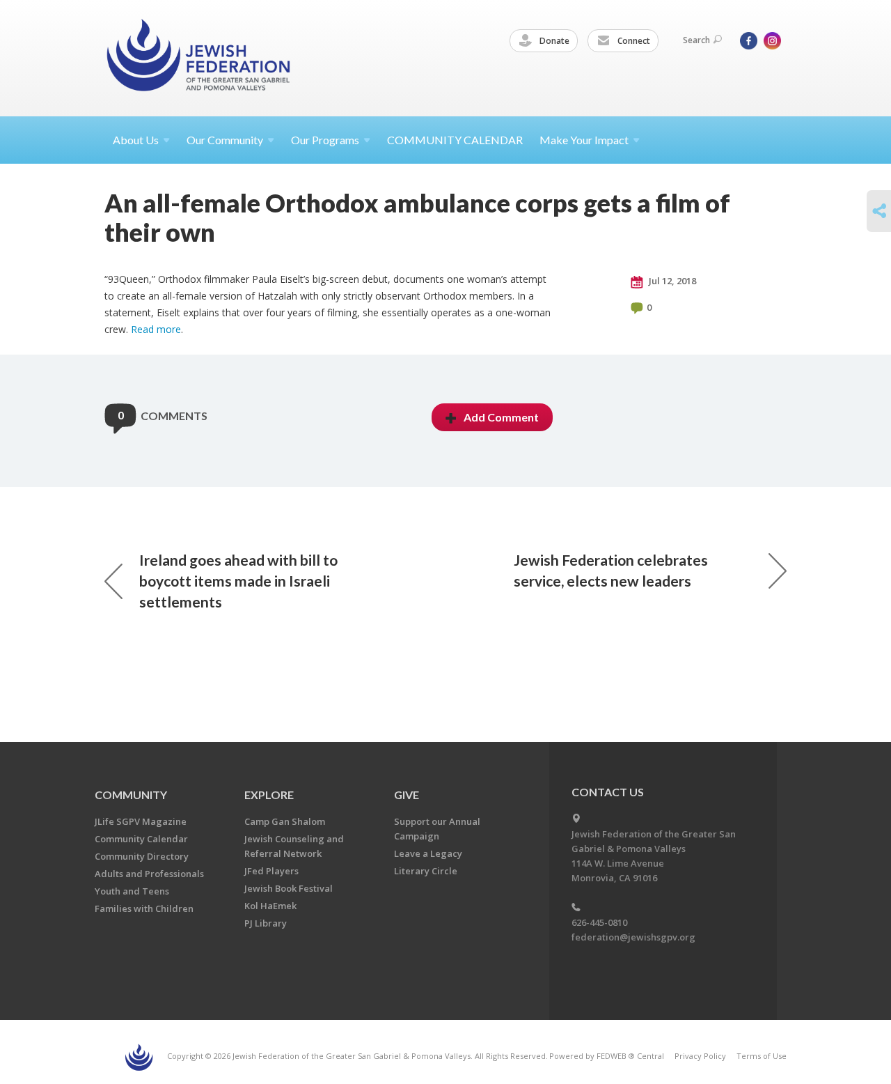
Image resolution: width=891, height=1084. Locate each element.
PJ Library (265, 923)
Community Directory (142, 856)
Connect (632, 41)
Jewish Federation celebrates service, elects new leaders (611, 570)
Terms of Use (761, 1056)
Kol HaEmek (270, 905)
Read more (156, 329)
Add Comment (501, 417)
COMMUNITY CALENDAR (455, 139)
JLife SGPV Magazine (141, 821)
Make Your (584, 139)
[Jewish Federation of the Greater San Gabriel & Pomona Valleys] (199, 57)
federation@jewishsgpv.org (633, 937)
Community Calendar (141, 839)
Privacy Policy (700, 1056)
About (136, 139)
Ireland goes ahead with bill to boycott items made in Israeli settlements (238, 580)
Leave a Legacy (428, 853)
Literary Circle (425, 871)
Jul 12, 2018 (671, 280)
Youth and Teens (132, 891)
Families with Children (144, 908)
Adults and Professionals (149, 873)
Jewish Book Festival (288, 888)
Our (325, 139)
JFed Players (271, 871)
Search (696, 40)
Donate (553, 41)
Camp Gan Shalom (284, 821)
